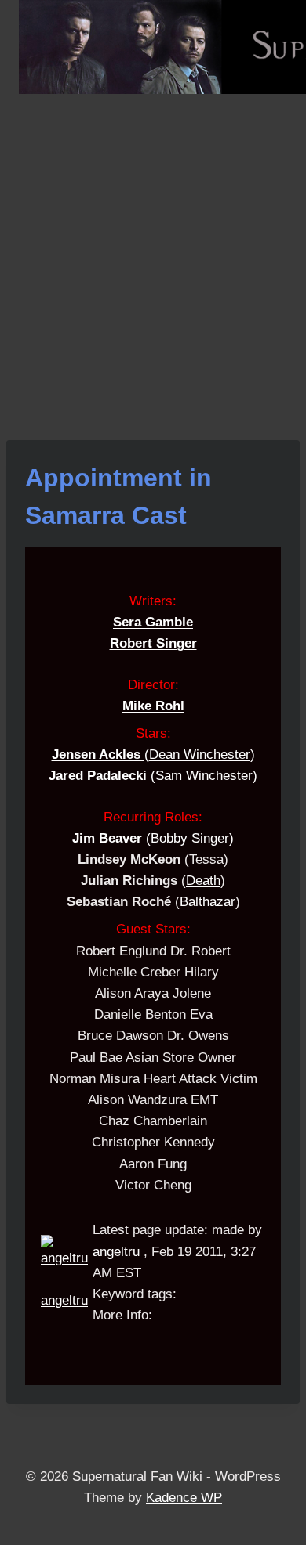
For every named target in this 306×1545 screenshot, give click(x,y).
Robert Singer (153, 643)
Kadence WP (184, 1497)
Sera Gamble (153, 622)
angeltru (64, 1300)
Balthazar (207, 901)
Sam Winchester (204, 775)
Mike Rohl (153, 705)
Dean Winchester (199, 754)
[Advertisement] (153, 254)
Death (203, 880)
